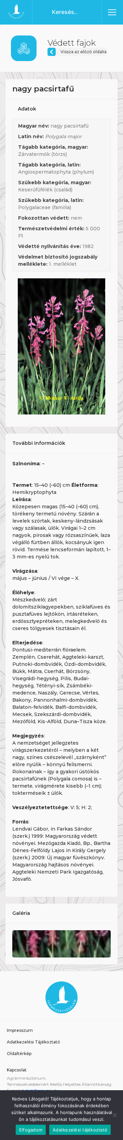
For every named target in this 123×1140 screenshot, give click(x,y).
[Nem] (114, 1115)
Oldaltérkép (19, 1053)
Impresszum (20, 1030)
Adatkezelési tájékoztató (80, 1129)
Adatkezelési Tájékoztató (33, 1041)
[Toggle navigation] (112, 12)
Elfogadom (30, 1129)
